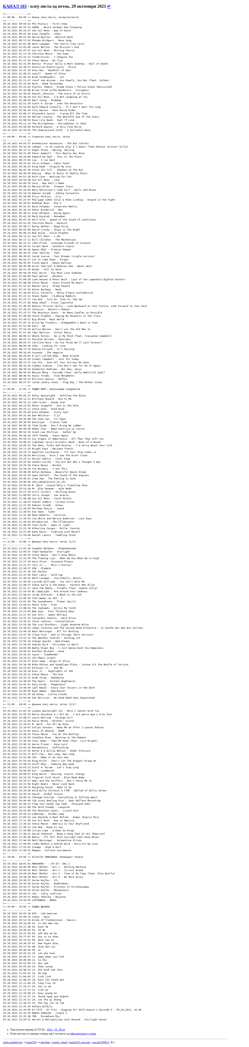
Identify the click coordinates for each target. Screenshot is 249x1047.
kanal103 (31, 1042)
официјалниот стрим (83, 1033)
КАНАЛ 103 (15, 6)
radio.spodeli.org (12, 1042)
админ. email (59, 1042)
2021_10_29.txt (56, 1029)
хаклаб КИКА (100, 1042)
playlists (45, 1042)
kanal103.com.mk (79, 1042)
